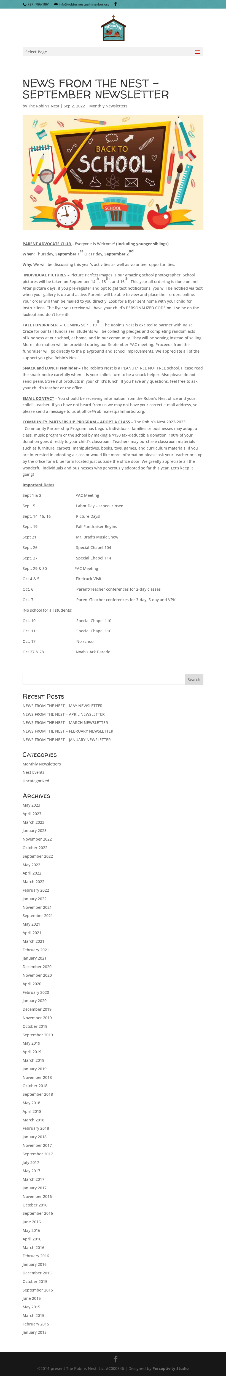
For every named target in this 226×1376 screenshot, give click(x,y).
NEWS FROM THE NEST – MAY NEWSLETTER (63, 705)
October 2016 (35, 1205)
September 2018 (38, 1094)
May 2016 (31, 1230)
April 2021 (32, 932)
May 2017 (31, 1170)
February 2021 (36, 949)
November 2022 (37, 839)
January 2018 (35, 1136)
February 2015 (36, 1324)
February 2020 (36, 992)
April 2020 (32, 983)
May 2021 (31, 924)
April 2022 (32, 873)
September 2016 (38, 1213)
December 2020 (37, 966)
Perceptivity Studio (170, 1368)
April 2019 (32, 1051)
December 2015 (37, 1272)
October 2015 (35, 1281)
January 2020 (35, 1000)
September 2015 (38, 1290)
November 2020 (37, 975)
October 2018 (35, 1085)
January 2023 (35, 830)
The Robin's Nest (43, 106)
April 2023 (32, 813)
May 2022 (31, 864)
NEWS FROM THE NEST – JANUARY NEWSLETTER (67, 739)
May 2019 (31, 1043)
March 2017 (33, 1179)
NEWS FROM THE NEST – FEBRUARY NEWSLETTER (68, 731)
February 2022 (36, 890)
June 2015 (32, 1298)
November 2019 (37, 1017)
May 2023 (31, 805)
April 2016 (32, 1239)
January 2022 (35, 898)
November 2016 (37, 1196)
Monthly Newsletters (108, 106)
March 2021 (33, 941)
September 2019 (38, 1034)
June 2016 (32, 1221)
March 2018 (33, 1120)
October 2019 (35, 1026)
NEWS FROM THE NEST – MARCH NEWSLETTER (65, 722)
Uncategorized (36, 780)
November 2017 (37, 1145)
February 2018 (36, 1128)
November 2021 (37, 907)
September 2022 (38, 856)
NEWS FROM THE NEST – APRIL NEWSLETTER (64, 714)
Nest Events (33, 772)
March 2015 (33, 1315)
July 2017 (31, 1162)
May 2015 (31, 1306)
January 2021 (35, 958)
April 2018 (32, 1111)
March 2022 (33, 881)
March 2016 (33, 1247)
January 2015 (35, 1332)
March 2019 (33, 1060)
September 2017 (38, 1153)
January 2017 (35, 1187)
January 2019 (35, 1068)
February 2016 (36, 1255)
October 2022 (35, 847)
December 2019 (37, 1009)
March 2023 (33, 822)
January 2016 (35, 1264)
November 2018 (37, 1077)
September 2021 (38, 915)
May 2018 (31, 1102)
